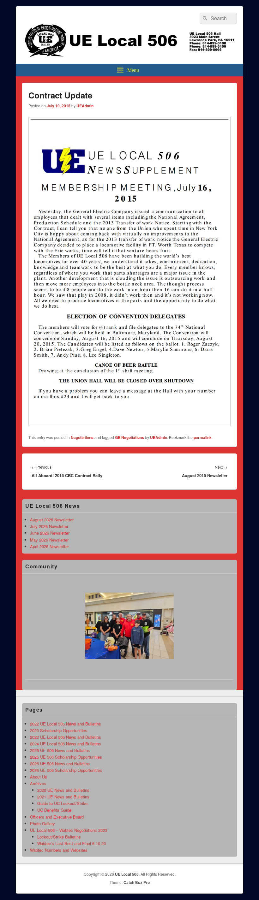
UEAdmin (84, 106)
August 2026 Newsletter (52, 520)
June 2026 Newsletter (49, 533)
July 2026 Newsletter (49, 526)
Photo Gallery (42, 823)
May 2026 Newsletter (49, 540)
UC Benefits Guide (54, 810)
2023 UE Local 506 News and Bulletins (65, 737)
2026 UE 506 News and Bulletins (60, 764)
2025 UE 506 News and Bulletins (60, 750)
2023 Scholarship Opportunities (58, 730)
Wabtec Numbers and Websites (58, 850)
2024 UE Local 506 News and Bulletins (65, 744)
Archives (38, 783)
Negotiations (82, 437)
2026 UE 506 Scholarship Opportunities (66, 770)
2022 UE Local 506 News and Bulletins (65, 724)
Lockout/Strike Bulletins (59, 837)
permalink (203, 437)
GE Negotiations (129, 437)
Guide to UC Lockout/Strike (62, 803)
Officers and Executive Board (57, 817)
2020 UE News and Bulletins (63, 790)
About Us (38, 777)
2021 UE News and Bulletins (63, 797)
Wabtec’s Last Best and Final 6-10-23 (71, 843)
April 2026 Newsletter (49, 546)
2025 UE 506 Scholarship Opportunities (66, 757)
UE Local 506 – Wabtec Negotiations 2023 (68, 830)
